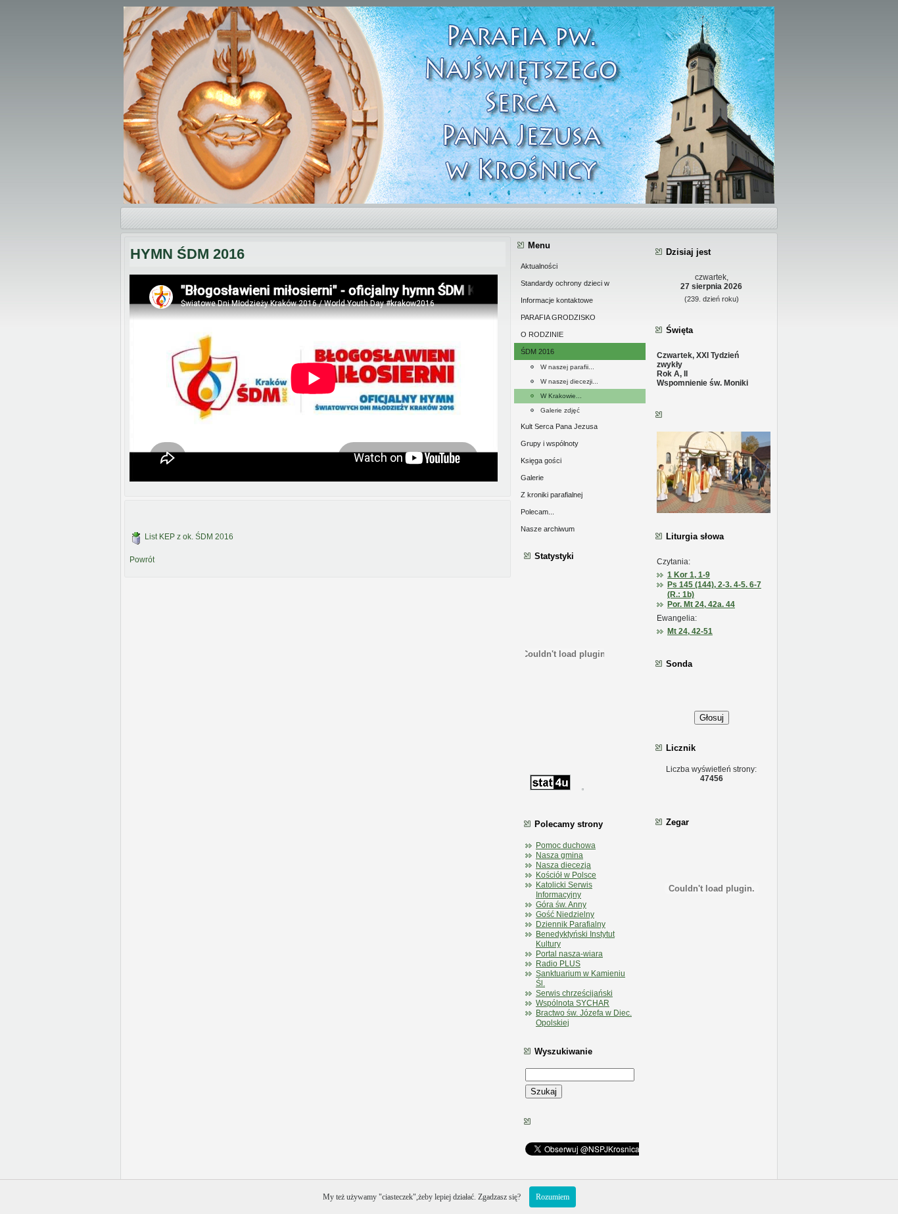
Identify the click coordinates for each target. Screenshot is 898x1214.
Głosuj (711, 718)
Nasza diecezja (563, 865)
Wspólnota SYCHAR (572, 1003)
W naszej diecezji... (569, 381)
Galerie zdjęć (560, 410)
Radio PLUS (558, 963)
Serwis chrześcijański (574, 993)
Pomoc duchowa (566, 845)
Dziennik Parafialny (570, 924)
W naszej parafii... (567, 367)
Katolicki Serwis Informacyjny (564, 889)
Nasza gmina (559, 855)
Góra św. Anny (561, 904)
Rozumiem (552, 1197)
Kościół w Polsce (566, 875)
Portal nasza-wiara (569, 953)
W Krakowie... (561, 395)
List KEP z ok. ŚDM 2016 (189, 536)
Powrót (142, 559)
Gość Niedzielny (565, 914)
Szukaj (544, 1091)
